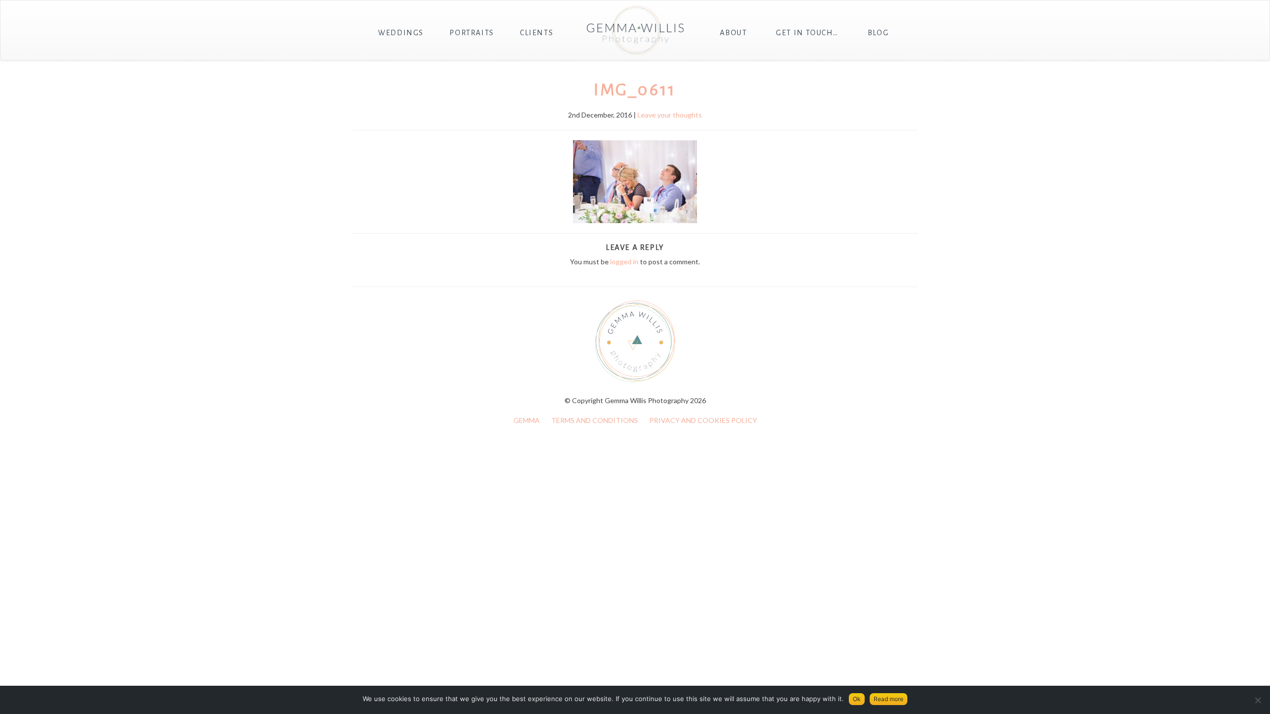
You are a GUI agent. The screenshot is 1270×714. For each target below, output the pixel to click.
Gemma (526, 420)
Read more (888, 699)
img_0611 (635, 90)
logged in (624, 261)
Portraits (471, 33)
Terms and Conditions (594, 420)
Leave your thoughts (669, 115)
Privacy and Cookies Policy (703, 420)
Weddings (401, 33)
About (733, 33)
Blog (878, 33)
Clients (536, 33)
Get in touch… (807, 33)
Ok (857, 699)
